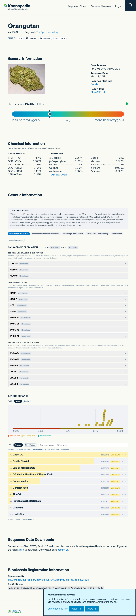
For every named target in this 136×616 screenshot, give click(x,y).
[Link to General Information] (125, 58)
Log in (118, 6)
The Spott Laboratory (47, 32)
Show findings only (16, 240)
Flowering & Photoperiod (73, 234)
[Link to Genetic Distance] (30, 396)
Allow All (92, 608)
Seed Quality (117, 234)
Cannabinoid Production (18, 234)
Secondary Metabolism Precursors (45, 234)
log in (21, 549)
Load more (27, 520)
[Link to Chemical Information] (125, 143)
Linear (18, 401)
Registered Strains (77, 6)
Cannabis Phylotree (101, 6)
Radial (26, 401)
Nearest (18, 445)
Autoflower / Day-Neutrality (97, 234)
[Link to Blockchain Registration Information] (125, 569)
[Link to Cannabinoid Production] (39, 247)
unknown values (59, 175)
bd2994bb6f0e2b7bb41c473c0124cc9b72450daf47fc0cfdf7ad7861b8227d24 (48, 579)
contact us (63, 549)
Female (94, 84)
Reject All (76, 608)
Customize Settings (58, 608)
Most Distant (30, 445)
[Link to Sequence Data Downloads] (125, 539)
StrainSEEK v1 (98, 92)
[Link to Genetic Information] (125, 194)
